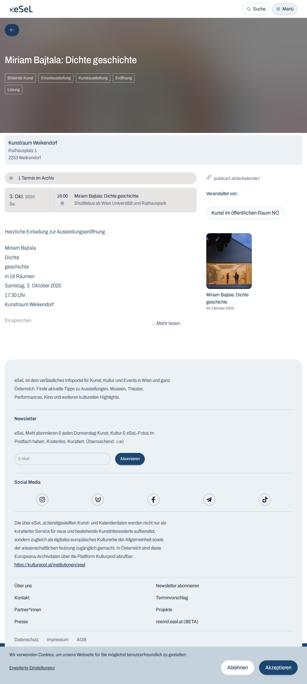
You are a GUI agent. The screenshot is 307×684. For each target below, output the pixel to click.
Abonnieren (130, 458)
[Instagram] (42, 500)
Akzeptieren (278, 668)
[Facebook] (153, 500)
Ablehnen (237, 668)
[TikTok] (265, 500)
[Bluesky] (98, 500)
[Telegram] (209, 500)
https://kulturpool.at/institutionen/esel (49, 564)
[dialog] (153, 665)
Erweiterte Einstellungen (32, 667)
